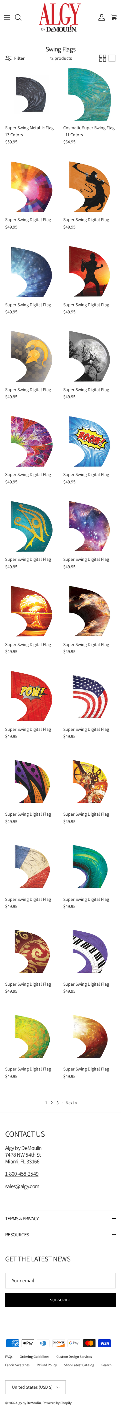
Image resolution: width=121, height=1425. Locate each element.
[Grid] (102, 58)
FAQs (9, 1356)
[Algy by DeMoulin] (60, 17)
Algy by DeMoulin (28, 1403)
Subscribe (60, 1299)
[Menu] (7, 17)
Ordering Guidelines (34, 1356)
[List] (112, 58)
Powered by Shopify (57, 1403)
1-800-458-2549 (21, 1173)
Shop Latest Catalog (79, 1365)
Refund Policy (47, 1365)
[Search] (21, 17)
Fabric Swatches (17, 1365)
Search (106, 1365)
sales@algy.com (22, 1186)
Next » (71, 1103)
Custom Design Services (74, 1356)
